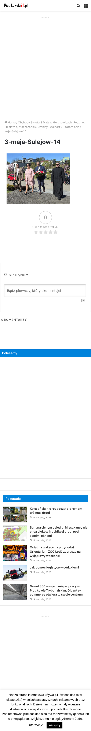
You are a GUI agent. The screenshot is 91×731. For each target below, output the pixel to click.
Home (11, 122)
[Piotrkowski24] (16, 5)
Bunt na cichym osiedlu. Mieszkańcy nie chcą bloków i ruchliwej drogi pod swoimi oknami (58, 531)
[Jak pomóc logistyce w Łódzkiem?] (15, 573)
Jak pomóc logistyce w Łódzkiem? (54, 567)
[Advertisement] (45, 64)
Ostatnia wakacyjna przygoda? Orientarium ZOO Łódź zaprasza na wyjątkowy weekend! (55, 551)
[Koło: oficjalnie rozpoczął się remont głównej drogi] (15, 514)
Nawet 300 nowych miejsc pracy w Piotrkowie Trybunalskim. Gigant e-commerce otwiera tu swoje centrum (56, 590)
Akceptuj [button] (54, 725)
